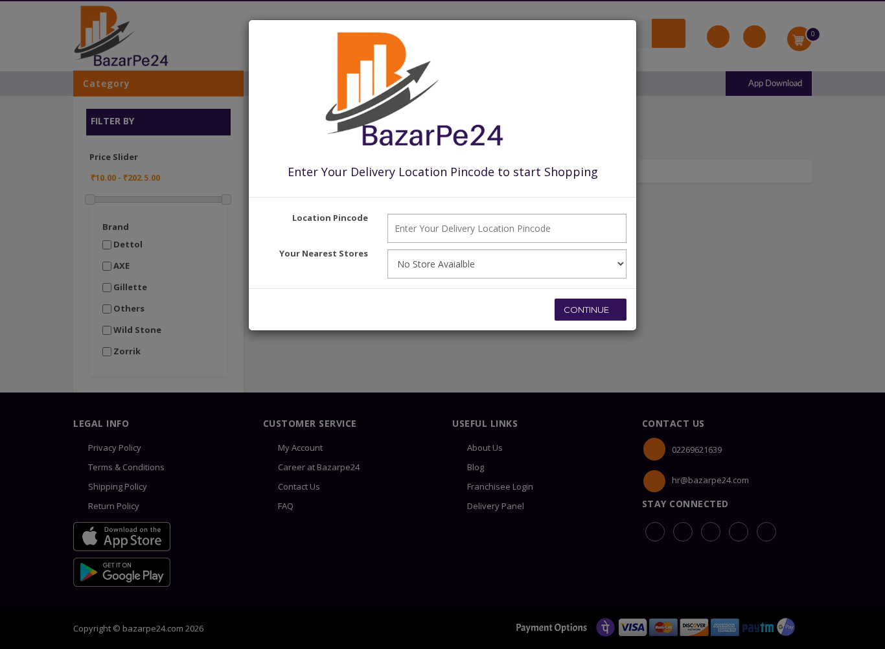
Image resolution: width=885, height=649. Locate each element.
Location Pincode (330, 217)
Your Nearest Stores (323, 253)
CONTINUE (587, 309)
